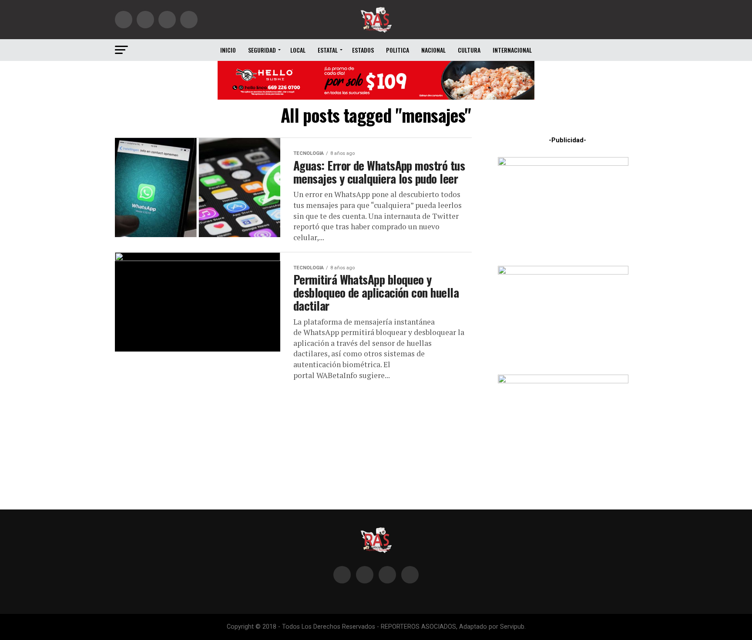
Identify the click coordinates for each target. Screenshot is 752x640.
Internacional (512, 49)
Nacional (433, 49)
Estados (363, 49)
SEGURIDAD (262, 49)
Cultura (469, 49)
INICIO (228, 49)
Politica (397, 49)
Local (298, 49)
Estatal (328, 49)
